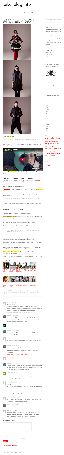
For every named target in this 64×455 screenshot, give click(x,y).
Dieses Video (5, 144)
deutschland (52, 143)
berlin (54, 138)
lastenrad (59, 148)
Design (19, 290)
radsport (52, 153)
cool (16, 290)
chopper (54, 139)
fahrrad (50, 145)
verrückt (47, 132)
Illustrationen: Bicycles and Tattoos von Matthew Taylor (5, 285)
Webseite (23, 438)
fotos (51, 146)
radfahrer (47, 153)
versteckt (8, 293)
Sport (47, 128)
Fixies (47, 120)
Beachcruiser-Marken (50, 52)
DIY (46, 113)
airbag (29, 290)
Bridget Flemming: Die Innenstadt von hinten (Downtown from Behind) (13, 271)
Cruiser (47, 109)
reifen (55, 153)
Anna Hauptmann (34, 290)
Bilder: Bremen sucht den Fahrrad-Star (10, 445)
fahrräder (46, 145)
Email (23, 435)
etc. (46, 115)
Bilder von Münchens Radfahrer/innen (19, 270)
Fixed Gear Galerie (50, 54)
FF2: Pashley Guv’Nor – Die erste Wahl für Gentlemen (52, 91)
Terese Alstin (37, 292)
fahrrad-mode (5, 292)
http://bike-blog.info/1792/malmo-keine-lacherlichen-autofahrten (19, 354)
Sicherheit (22, 290)
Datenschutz (47, 165)
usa (48, 155)
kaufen (47, 124)
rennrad (57, 153)
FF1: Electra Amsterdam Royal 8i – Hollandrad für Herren (53, 96)
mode (33, 292)
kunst (56, 148)
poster (46, 151)
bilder (58, 138)
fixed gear (57, 145)
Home (4, 16)
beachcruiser (48, 138)
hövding (24, 292)
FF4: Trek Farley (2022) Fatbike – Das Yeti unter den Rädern (53, 80)
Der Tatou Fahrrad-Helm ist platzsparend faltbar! (12, 285)
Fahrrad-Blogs (49, 50)
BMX (47, 105)
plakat (55, 150)
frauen (16, 292)
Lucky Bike (13, 253)
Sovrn (42, 288)
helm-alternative (20, 292)
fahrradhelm (10, 292)
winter (54, 155)
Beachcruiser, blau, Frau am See (26, 270)
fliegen (47, 122)
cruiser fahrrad (55, 141)
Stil (46, 130)
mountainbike (50, 150)
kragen (28, 292)
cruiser (50, 141)
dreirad (58, 143)
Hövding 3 (6, 189)
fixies (49, 146)
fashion (13, 292)
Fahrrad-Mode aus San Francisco (5, 270)
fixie (46, 146)
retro (60, 153)
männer (30, 292)
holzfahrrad (52, 148)
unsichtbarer (5, 293)
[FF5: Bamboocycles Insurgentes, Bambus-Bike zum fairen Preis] (51, 72)
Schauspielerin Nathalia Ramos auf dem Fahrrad (33, 284)
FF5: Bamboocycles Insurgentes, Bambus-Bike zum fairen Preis (52, 65)
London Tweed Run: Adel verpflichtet (25, 284)
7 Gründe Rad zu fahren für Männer (33, 270)
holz (48, 148)
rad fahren (53, 151)
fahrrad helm (39, 290)
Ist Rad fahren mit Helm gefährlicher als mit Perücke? (19, 284)
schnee (46, 155)
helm (46, 148)
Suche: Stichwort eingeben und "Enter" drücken (53, 19)
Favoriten (48, 118)
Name (23, 433)
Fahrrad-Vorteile (49, 57)
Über (46, 164)
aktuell (47, 103)
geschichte (59, 146)
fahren (47, 117)
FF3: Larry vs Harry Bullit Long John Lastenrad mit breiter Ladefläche (53, 86)
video (51, 155)
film (54, 145)
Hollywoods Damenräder (51, 56)
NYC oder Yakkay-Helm (23, 180)
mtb (53, 150)
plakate (58, 150)
